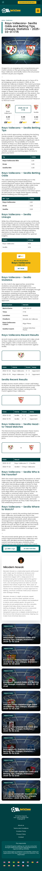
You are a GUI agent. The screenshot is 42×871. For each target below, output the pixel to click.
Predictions (9, 20)
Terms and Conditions (21, 828)
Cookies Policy (21, 831)
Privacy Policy (21, 834)
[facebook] (3, 2)
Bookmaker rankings (27, 2)
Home (3, 20)
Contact (21, 837)
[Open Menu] (38, 2)
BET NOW (21, 268)
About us (21, 825)
